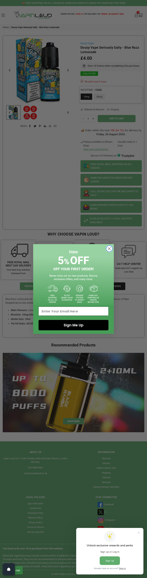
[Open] (9, 569)
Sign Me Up (74, 325)
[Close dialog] (109, 249)
